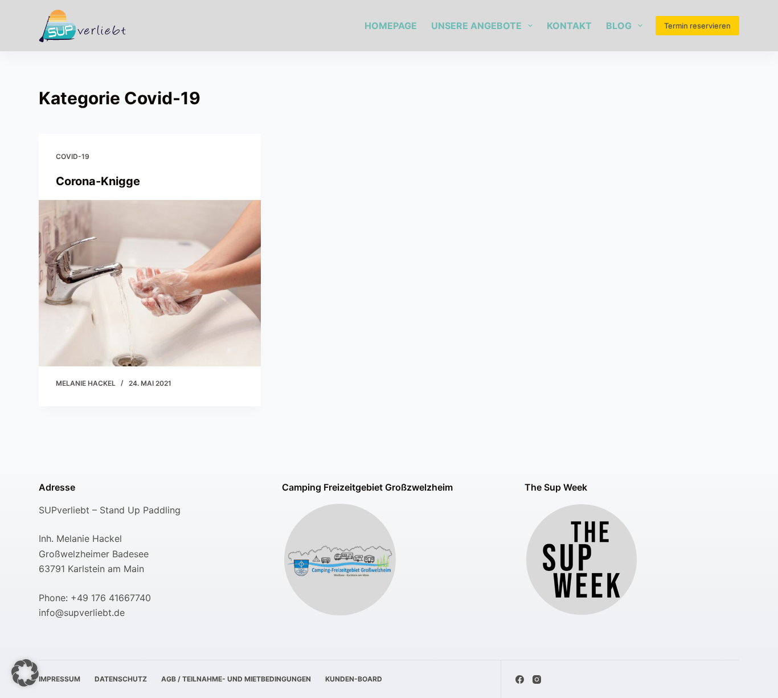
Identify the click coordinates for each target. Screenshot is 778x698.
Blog (619, 25)
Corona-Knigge (98, 181)
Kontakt (569, 25)
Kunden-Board (353, 679)
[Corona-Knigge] (150, 283)
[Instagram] (537, 679)
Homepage (391, 25)
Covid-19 (72, 156)
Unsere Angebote (476, 25)
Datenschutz (121, 679)
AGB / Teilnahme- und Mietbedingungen (236, 679)
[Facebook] (519, 679)
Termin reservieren (697, 25)
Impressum (59, 679)
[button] (25, 673)
